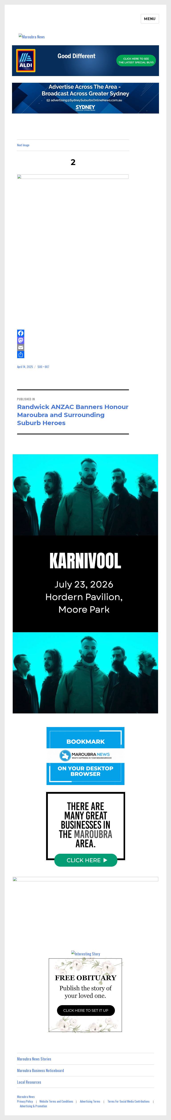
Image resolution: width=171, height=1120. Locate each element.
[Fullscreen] (152, 708)
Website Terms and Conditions (56, 1101)
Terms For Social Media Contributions (129, 1101)
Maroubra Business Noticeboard (40, 1070)
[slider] (80, 708)
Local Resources (29, 1082)
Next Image (23, 145)
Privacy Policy (25, 1101)
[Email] (73, 347)
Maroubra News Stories (34, 1059)
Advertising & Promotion (33, 1106)
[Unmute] (129, 708)
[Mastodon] (73, 340)
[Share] (73, 354)
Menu (150, 19)
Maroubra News (26, 1096)
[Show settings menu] (141, 708)
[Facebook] (73, 333)
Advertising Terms (90, 1101)
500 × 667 (43, 366)
